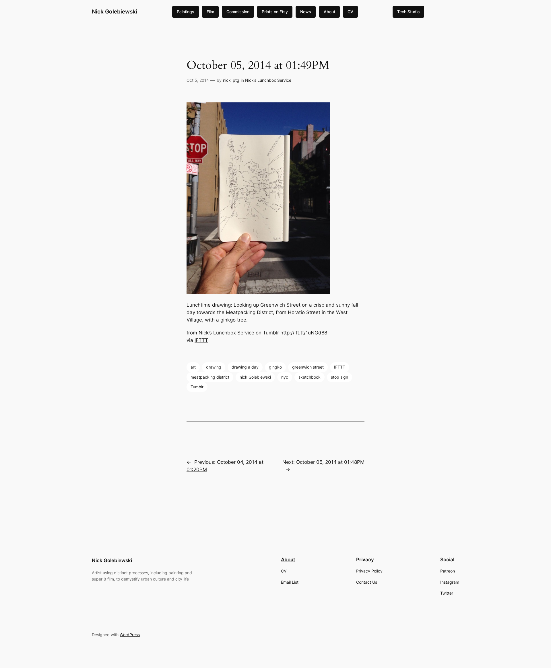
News (305, 11)
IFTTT (201, 340)
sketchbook (309, 377)
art (193, 367)
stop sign (339, 377)
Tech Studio (408, 11)
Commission (237, 11)
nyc (284, 377)
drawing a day (245, 367)
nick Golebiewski (255, 377)
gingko (275, 367)
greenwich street (308, 367)
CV (350, 11)
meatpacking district (210, 377)
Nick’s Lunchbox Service (268, 80)
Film (210, 11)
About (329, 11)
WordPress (130, 634)
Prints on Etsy (275, 11)
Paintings (185, 11)
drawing (213, 367)
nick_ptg (231, 80)
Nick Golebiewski (114, 11)
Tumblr (197, 386)
